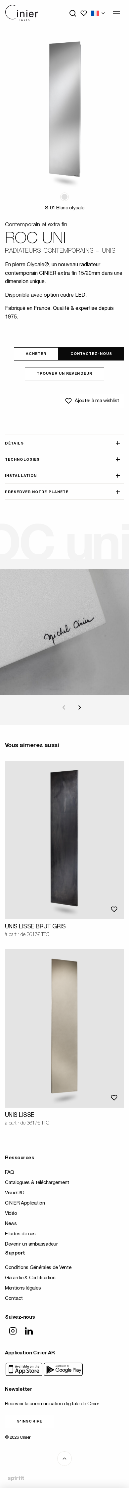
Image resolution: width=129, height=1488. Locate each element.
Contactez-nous (91, 354)
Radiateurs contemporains (49, 251)
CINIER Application (25, 1203)
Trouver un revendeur (64, 374)
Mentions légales (23, 1288)
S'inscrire (29, 1422)
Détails (14, 444)
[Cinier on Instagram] (13, 1331)
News (11, 1223)
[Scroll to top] (64, 1459)
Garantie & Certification (30, 1278)
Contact (14, 1298)
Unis (109, 251)
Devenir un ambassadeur (31, 1244)
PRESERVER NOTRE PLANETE (36, 492)
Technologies (22, 460)
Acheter (36, 354)
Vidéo (11, 1213)
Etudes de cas (20, 1234)
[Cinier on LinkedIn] (29, 1331)
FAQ (9, 1172)
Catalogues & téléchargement (37, 1182)
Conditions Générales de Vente (38, 1267)
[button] (64, 196)
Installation (21, 476)
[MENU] (116, 12)
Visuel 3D (14, 1193)
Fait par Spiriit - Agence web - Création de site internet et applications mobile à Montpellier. (16, 1478)
